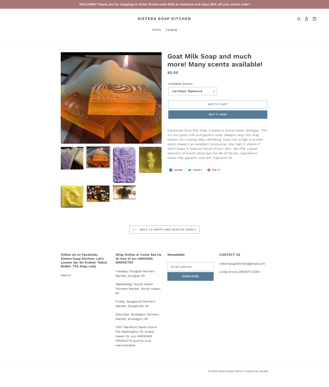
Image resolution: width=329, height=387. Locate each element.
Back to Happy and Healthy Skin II (167, 229)
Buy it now (218, 114)
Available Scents (180, 83)
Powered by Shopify (256, 371)
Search (66, 275)
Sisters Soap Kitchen (164, 18)
